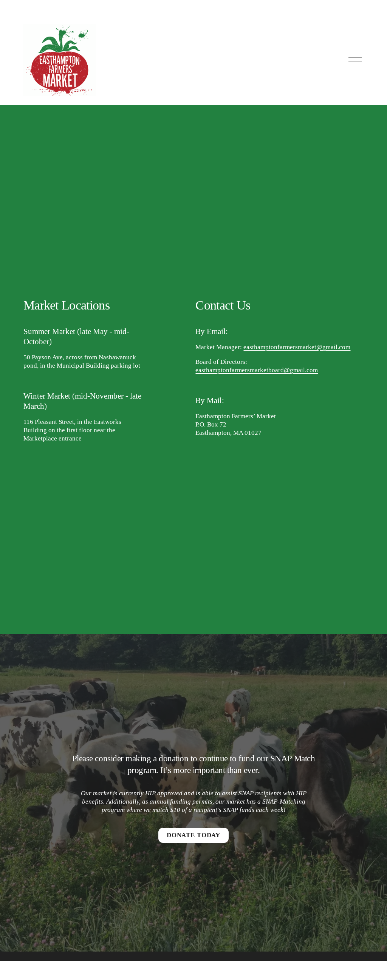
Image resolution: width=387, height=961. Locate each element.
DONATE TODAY (193, 835)
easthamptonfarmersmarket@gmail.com (296, 347)
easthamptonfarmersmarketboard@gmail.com (256, 370)
